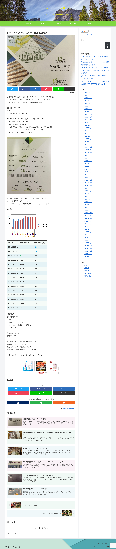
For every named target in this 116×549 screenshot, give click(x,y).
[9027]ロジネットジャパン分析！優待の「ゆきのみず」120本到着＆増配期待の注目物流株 (95, 70)
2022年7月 (88, 226)
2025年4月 (88, 136)
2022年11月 (88, 215)
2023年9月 (88, 188)
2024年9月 (88, 155)
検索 (82, 40)
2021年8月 (88, 256)
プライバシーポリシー (104, 543)
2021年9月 (88, 254)
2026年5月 (88, 101)
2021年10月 (88, 251)
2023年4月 (88, 202)
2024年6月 (88, 163)
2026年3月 (88, 106)
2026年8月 (88, 92)
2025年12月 (88, 114)
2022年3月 (88, 237)
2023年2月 (88, 207)
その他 (86, 268)
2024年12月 (88, 147)
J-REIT (10, 379)
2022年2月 (88, 240)
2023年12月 (88, 180)
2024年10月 (88, 152)
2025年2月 (88, 142)
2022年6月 (88, 229)
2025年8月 (88, 125)
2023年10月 (88, 185)
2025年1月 (88, 144)
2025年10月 (88, 120)
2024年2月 (88, 174)
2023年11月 (88, 183)
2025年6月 (88, 131)
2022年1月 (88, 243)
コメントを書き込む (41, 528)
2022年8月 (88, 224)
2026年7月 (88, 95)
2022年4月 (88, 235)
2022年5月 (88, 232)
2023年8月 (88, 191)
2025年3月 (88, 139)
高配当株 (87, 276)
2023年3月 (88, 204)
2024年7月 (88, 161)
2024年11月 (88, 150)
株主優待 (87, 273)
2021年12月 (88, 245)
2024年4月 (88, 169)
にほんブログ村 (86, 35)
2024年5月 (88, 166)
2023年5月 (88, 199)
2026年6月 (88, 98)
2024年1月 (88, 177)
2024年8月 (88, 158)
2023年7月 (88, 194)
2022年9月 (88, 221)
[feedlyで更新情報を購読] (41, 402)
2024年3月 (88, 172)
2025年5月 (88, 133)
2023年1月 (88, 210)
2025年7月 (88, 128)
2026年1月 (88, 111)
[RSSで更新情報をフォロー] (64, 402)
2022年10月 (88, 218)
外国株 (86, 270)
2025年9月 (88, 122)
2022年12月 (88, 213)
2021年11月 (88, 248)
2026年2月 (88, 109)
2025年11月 (88, 117)
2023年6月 (88, 196)
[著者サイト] (18, 402)
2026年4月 (88, 103)
